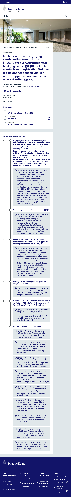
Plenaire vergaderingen (30, 47)
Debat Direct (33, 87)
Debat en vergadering (15, 47)
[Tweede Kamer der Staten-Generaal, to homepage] (14, 8)
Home (4, 47)
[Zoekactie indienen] (66, 16)
